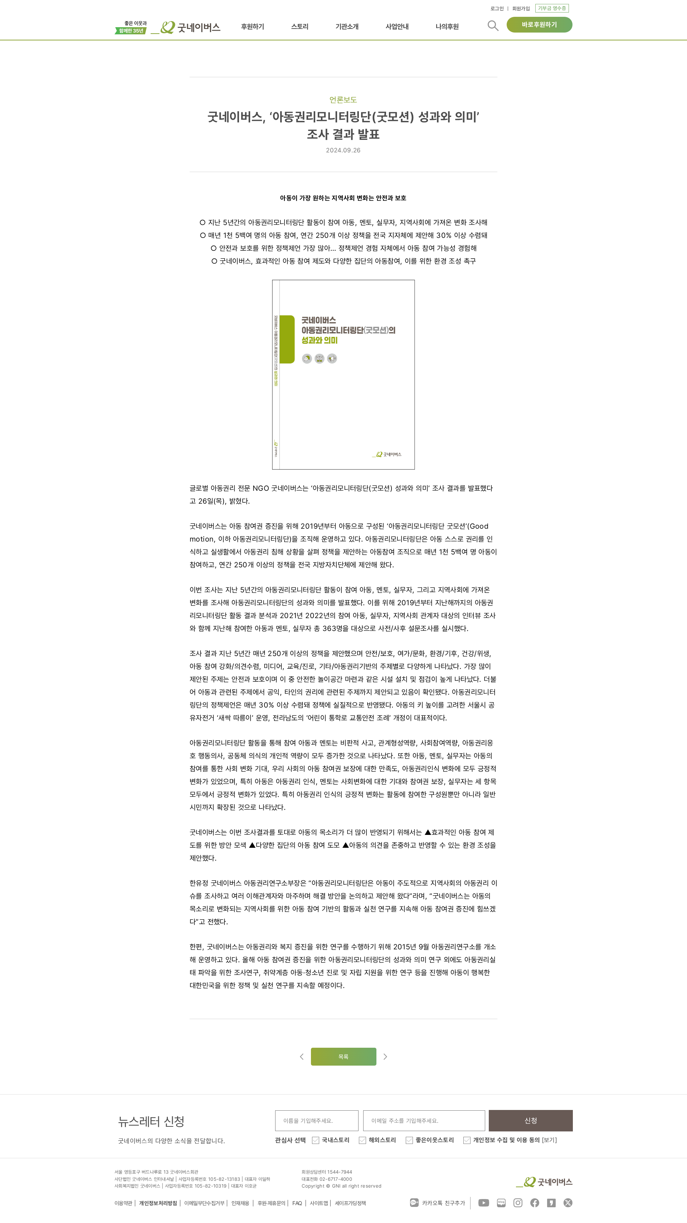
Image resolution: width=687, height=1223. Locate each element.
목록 (343, 1056)
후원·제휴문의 (272, 1203)
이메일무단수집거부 (204, 1203)
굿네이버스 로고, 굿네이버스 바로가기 (185, 27)
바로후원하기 (539, 24)
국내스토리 (336, 1140)
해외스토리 (382, 1140)
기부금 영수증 (552, 8)
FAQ (297, 1203)
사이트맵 (319, 1203)
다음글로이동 (385, 1057)
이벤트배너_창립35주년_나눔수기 (130, 27)
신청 (531, 1120)
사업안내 (397, 27)
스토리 (299, 27)
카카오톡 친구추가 (443, 1203)
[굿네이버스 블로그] (501, 1202)
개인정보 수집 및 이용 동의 (515, 1140)
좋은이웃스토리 (435, 1140)
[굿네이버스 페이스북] (534, 1202)
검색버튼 (493, 25)
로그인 (497, 8)
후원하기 (252, 27)
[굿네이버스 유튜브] (483, 1202)
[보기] (549, 1140)
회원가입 (521, 8)
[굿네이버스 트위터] (568, 1202)
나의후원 (447, 27)
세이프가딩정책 (350, 1203)
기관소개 (347, 27)
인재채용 (241, 1203)
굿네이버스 (544, 1182)
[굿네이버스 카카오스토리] (551, 1202)
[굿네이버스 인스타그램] (517, 1202)
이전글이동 (301, 1057)
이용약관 (123, 1203)
